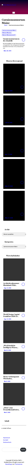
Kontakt (5, 440)
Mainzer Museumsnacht (8, 35)
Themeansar (18, 464)
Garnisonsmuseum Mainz (9, 30)
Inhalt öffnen (7, 428)
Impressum (6, 437)
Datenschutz (7, 442)
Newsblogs (8, 464)
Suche (23, 449)
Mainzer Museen (6, 32)
